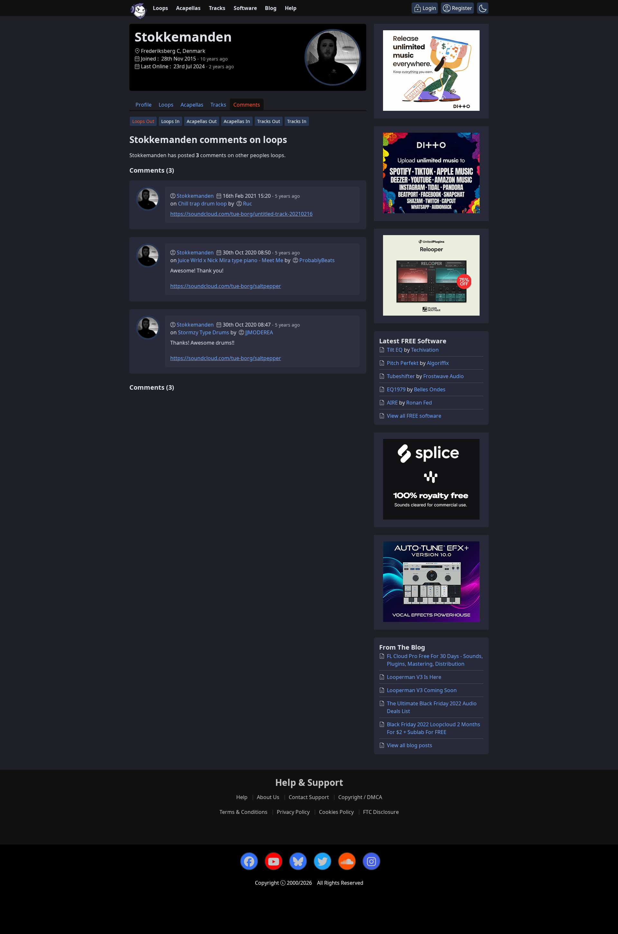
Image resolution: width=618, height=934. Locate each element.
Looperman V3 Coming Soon (422, 690)
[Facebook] (249, 861)
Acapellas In (237, 121)
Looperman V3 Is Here (414, 677)
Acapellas (188, 8)
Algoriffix (438, 363)
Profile (144, 104)
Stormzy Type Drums (203, 332)
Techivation (425, 349)
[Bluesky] (298, 861)
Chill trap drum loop (202, 203)
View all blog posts (409, 745)
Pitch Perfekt (402, 363)
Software (245, 8)
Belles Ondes (429, 389)
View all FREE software (414, 415)
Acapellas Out (202, 121)
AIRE (392, 402)
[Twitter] (323, 861)
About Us (268, 797)
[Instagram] (371, 861)
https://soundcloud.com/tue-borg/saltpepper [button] (225, 286)
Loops (160, 8)
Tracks (217, 8)
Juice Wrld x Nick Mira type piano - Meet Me (230, 260)
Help (290, 8)
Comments (246, 104)
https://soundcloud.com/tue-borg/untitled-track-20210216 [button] (241, 213)
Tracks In (296, 121)
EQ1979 (396, 389)
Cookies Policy (336, 811)
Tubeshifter (401, 376)
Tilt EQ (395, 349)
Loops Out (143, 121)
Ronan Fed (419, 402)
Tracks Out (268, 121)
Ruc (247, 203)
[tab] (143, 104)
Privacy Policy (293, 811)
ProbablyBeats (317, 260)
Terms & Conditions (243, 811)
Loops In (170, 121)
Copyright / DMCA (360, 797)
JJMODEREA (259, 332)
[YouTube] (274, 861)
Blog (270, 8)
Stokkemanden (195, 195)
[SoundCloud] (347, 861)
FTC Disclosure (381, 811)
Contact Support (309, 797)
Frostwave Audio (443, 376)
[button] (483, 8)
